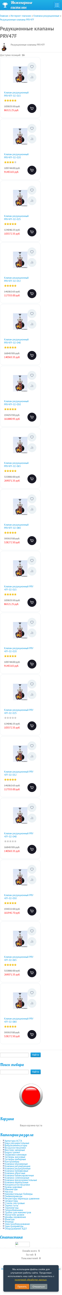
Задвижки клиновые (16, 1154)
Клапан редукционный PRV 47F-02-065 (18, 958)
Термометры (12, 1207)
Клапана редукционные (18, 1168)
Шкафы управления (15, 1217)
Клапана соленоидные (17, 1177)
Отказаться (39, 1286)
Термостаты (11, 1205)
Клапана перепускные (16, 1182)
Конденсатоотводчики (17, 1184)
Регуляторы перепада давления (22, 1198)
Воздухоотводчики (15, 1147)
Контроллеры (12, 1161)
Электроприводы (14, 1226)
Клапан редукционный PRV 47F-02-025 (18, 711)
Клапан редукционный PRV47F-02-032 (16, 279)
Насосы (9, 1191)
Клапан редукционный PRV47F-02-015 (16, 94)
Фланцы (9, 1221)
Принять (22, 1286)
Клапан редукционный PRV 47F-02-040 (18, 835)
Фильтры (10, 1219)
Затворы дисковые (15, 1156)
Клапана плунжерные (16, 1163)
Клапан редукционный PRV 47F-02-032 (18, 773)
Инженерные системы (21, 5)
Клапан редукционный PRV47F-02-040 (16, 341)
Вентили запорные (15, 1150)
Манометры (11, 1189)
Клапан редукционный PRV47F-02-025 (16, 217)
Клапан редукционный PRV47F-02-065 (16, 464)
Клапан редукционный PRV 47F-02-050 (18, 897)
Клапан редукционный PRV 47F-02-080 (18, 1020)
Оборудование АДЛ (16, 1228)
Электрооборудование (17, 1224)
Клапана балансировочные (19, 1175)
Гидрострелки (12, 1152)
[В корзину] (31, 108)
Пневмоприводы (13, 1196)
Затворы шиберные (15, 1159)
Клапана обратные (15, 1173)
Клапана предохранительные (21, 1180)
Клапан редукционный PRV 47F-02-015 (18, 588)
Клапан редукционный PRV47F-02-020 (16, 156)
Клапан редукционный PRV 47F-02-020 (18, 650)
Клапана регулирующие (17, 1166)
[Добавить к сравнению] (31, 77)
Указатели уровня (14, 1214)
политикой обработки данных (31, 1279)
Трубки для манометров (18, 1212)
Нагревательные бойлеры (19, 1193)
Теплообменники (14, 1210)
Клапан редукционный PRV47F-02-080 (16, 526)
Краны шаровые (13, 1187)
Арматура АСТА (13, 1140)
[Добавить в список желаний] (31, 66)
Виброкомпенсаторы (16, 1145)
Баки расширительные (17, 1143)
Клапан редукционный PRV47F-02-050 (16, 403)
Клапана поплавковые (16, 1170)
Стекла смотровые (15, 1203)
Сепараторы (11, 1200)
